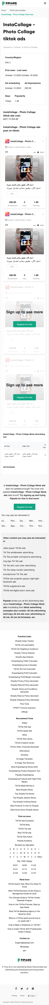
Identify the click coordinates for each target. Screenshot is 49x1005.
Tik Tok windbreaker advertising (18, 552)
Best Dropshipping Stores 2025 (24, 766)
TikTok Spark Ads (24, 730)
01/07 (33, 873)
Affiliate (24, 711)
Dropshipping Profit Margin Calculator (24, 677)
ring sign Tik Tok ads (13, 561)
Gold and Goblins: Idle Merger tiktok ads (6, 525)
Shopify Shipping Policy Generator (24, 699)
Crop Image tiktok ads (24, 525)
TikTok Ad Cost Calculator (24, 669)
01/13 (24, 869)
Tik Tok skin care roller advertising (19, 565)
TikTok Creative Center (24, 742)
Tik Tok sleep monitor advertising (18, 569)
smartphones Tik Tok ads (15, 574)
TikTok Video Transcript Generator (24, 746)
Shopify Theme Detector (24, 653)
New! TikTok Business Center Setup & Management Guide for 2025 (24, 892)
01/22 (33, 865)
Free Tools (24, 703)
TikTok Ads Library (24, 738)
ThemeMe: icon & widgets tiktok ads (33, 525)
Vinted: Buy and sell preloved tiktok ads (43, 520)
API (24, 950)
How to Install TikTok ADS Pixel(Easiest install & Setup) (24, 930)
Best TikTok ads (24, 832)
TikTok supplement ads (14, 585)
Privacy (14, 995)
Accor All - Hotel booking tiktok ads (43, 525)
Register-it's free (24, 324)
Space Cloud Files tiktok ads (15, 525)
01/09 (15, 873)
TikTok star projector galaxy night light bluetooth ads (21, 580)
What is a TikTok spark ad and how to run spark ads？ (24, 919)
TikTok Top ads (24, 828)
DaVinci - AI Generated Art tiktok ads (24, 520)
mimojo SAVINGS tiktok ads (6, 520)
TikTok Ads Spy (24, 726)
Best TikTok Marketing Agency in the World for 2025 (24, 912)
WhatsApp (24, 946)
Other (38, 856)
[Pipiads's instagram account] (33, 988)
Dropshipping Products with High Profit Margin (24, 780)
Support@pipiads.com (24, 942)
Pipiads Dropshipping (24, 774)
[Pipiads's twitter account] (22, 988)
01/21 (15, 869)
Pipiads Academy (24, 840)
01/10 (33, 869)
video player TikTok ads (14, 547)
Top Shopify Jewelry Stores (24, 797)
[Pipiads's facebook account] (16, 988)
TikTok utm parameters (24, 645)
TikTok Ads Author (24, 836)
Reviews (24, 754)
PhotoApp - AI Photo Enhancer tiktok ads (15, 520)
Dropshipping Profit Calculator (24, 673)
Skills (24, 734)
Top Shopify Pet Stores (24, 793)
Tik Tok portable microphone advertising (22, 556)
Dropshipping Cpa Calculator (24, 665)
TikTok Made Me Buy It (24, 785)
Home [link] (3, 10)
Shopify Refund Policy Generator (24, 685)
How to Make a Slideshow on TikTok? (24, 924)
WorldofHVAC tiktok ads (33, 520)
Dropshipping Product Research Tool (24, 770)
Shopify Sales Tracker (24, 641)
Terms (22, 995)
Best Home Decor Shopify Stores (24, 809)
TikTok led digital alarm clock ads (18, 590)
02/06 (24, 865)
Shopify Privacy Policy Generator (24, 681)
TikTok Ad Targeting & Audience (24, 649)
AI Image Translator (24, 758)
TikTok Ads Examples (24, 820)
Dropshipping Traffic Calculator (24, 661)
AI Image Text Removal (24, 762)
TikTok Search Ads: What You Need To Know (24, 885)
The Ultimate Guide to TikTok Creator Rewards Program (24, 899)
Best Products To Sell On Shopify (24, 805)
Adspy (24, 722)
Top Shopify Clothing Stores (24, 801)
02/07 (15, 865)
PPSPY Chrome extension (24, 707)
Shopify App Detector (25, 657)
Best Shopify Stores (24, 789)
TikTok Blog (25, 824)
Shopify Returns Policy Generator (24, 695)
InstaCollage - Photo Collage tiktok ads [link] (17, 14)
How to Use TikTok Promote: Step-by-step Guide (24, 906)
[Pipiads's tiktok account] (27, 988)
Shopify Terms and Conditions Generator (24, 690)
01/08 (24, 873)
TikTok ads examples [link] (18, 10)
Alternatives (24, 750)
